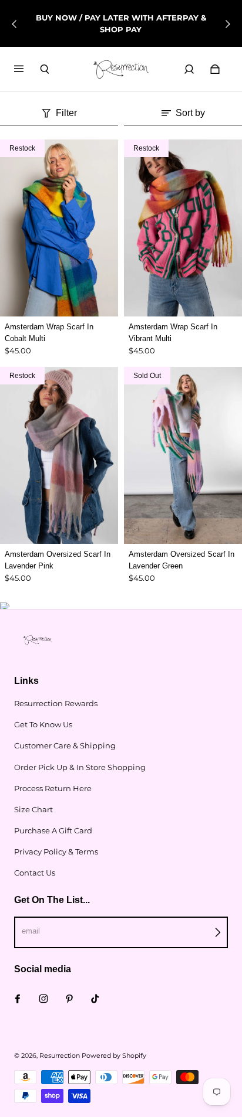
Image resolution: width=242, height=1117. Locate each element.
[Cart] (215, 69)
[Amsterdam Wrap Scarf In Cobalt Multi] (59, 227)
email (31, 931)
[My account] (189, 69)
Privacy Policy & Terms (56, 851)
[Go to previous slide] (14, 24)
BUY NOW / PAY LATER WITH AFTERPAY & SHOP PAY (121, 23)
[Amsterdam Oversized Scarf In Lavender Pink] (59, 455)
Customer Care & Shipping (65, 745)
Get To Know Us (43, 724)
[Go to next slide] (227, 24)
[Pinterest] (69, 999)
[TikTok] (95, 999)
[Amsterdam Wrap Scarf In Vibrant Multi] (183, 227)
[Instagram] (43, 999)
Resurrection (59, 1056)
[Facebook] (18, 999)
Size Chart (33, 809)
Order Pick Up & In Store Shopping (80, 767)
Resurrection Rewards (56, 703)
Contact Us (34, 872)
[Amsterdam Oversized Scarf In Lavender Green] (183, 455)
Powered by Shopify (114, 1056)
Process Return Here (53, 788)
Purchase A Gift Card (53, 830)
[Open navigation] (27, 69)
